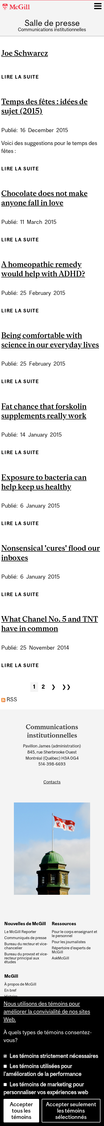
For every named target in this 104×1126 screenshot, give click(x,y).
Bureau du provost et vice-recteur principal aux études (26, 958)
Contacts (52, 782)
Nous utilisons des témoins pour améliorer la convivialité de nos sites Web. (47, 1011)
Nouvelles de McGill (25, 923)
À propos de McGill (20, 984)
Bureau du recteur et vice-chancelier (26, 946)
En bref (10, 990)
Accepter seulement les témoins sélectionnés (71, 1110)
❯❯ (66, 687)
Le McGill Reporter (20, 932)
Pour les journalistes (69, 942)
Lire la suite (20, 77)
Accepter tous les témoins (21, 1110)
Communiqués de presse (25, 938)
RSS (11, 699)
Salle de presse (52, 23)
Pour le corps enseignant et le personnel (74, 934)
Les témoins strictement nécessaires (54, 1056)
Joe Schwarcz (24, 53)
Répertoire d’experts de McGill (71, 950)
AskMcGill (60, 958)
